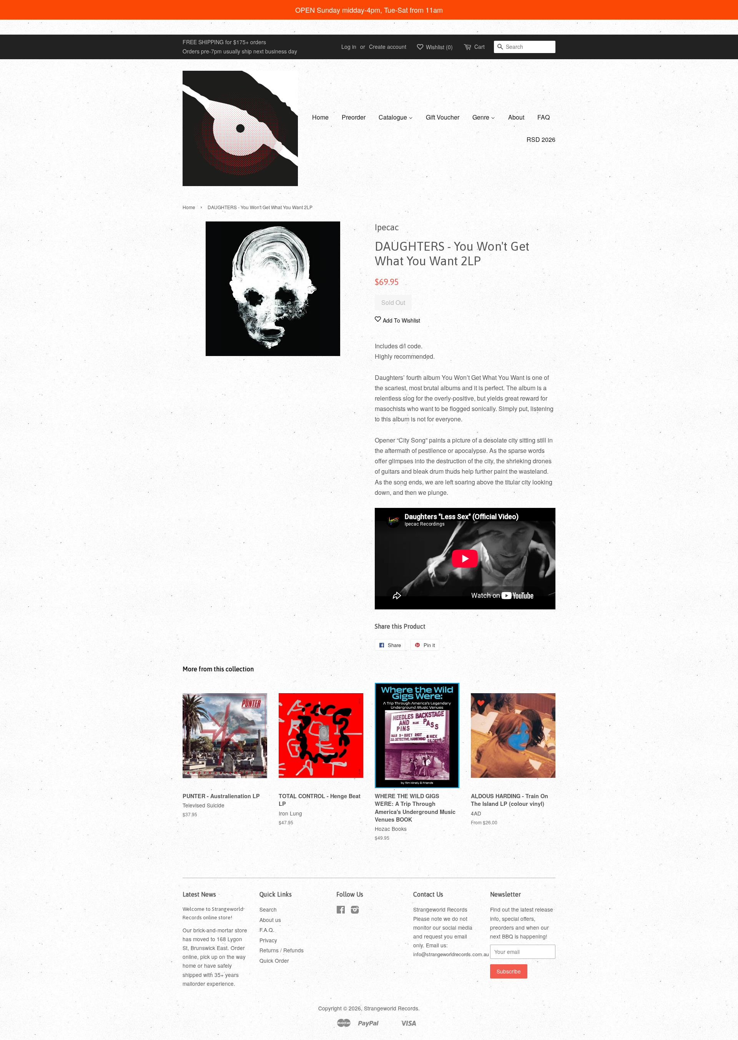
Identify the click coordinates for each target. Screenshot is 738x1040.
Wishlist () (438, 47)
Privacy (268, 940)
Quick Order (274, 960)
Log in (348, 46)
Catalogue (394, 117)
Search (268, 909)
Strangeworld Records (391, 1008)
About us (270, 920)
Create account (387, 46)
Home (320, 117)
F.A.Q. (266, 930)
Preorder (354, 117)
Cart (479, 46)
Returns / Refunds (281, 950)
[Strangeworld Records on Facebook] (340, 911)
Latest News (199, 894)
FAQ (543, 117)
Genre (481, 117)
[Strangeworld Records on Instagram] (355, 911)
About (516, 117)
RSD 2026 (541, 139)
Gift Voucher (442, 117)
